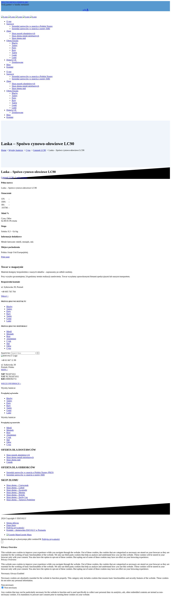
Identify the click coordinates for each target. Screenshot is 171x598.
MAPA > (4, 370)
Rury (8, 314)
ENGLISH (16, 2)
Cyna (28, 150)
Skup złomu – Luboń (15, 488)
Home (3, 150)
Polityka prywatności (15, 528)
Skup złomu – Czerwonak (17, 485)
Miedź (9, 331)
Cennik (9, 462)
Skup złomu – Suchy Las (17, 497)
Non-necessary (10, 588)
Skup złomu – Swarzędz (16, 490)
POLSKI (24, 2)
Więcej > (5, 296)
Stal (8, 343)
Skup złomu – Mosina (15, 492)
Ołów (8, 346)
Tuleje (9, 316)
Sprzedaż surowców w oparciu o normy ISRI (25, 475)
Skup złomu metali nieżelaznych (20, 457)
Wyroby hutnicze (16, 150)
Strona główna (12, 523)
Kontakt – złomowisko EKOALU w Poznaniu (26, 530)
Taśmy (9, 309)
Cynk (8, 341)
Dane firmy (11, 525)
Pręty (8, 311)
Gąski (8, 318)
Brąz (8, 336)
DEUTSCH (6, 2)
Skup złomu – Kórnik (15, 495)
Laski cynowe (21, 177)
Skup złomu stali (13, 460)
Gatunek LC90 (39, 150)
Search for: (5, 353)
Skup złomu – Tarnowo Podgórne (20, 500)
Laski (8, 321)
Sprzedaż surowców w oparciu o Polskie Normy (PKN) (30, 472)
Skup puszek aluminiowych (18, 455)
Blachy (9, 306)
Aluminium (11, 339)
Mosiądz (10, 334)
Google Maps (26, 535)
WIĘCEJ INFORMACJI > (11, 383)
